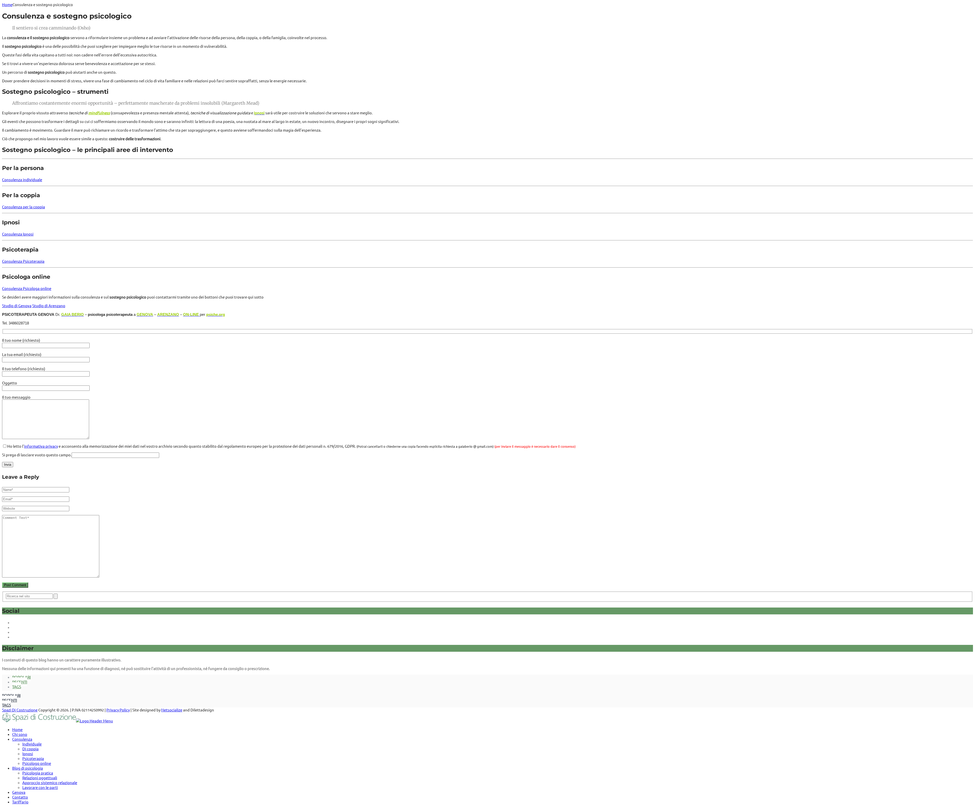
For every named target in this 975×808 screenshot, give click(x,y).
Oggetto (9, 382)
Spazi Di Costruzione (20, 709)
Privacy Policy (118, 709)
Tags (16, 686)
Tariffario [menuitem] (20, 801)
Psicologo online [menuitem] (36, 763)
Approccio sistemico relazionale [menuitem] (49, 782)
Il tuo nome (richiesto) (21, 340)
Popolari (21, 677)
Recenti (19, 681)
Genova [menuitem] (18, 792)
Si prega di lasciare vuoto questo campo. (37, 454)
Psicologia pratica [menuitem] (37, 772)
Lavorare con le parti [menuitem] (40, 787)
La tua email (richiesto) (21, 354)
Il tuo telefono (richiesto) (23, 368)
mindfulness (99, 112)
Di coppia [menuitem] (30, 748)
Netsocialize (171, 709)
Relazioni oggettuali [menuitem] (39, 777)
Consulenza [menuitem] (22, 739)
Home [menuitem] (17, 729)
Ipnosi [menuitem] (27, 753)
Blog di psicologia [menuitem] (27, 768)
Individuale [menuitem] (32, 743)
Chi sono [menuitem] (19, 734)
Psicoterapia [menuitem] (33, 758)
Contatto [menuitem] (20, 797)
